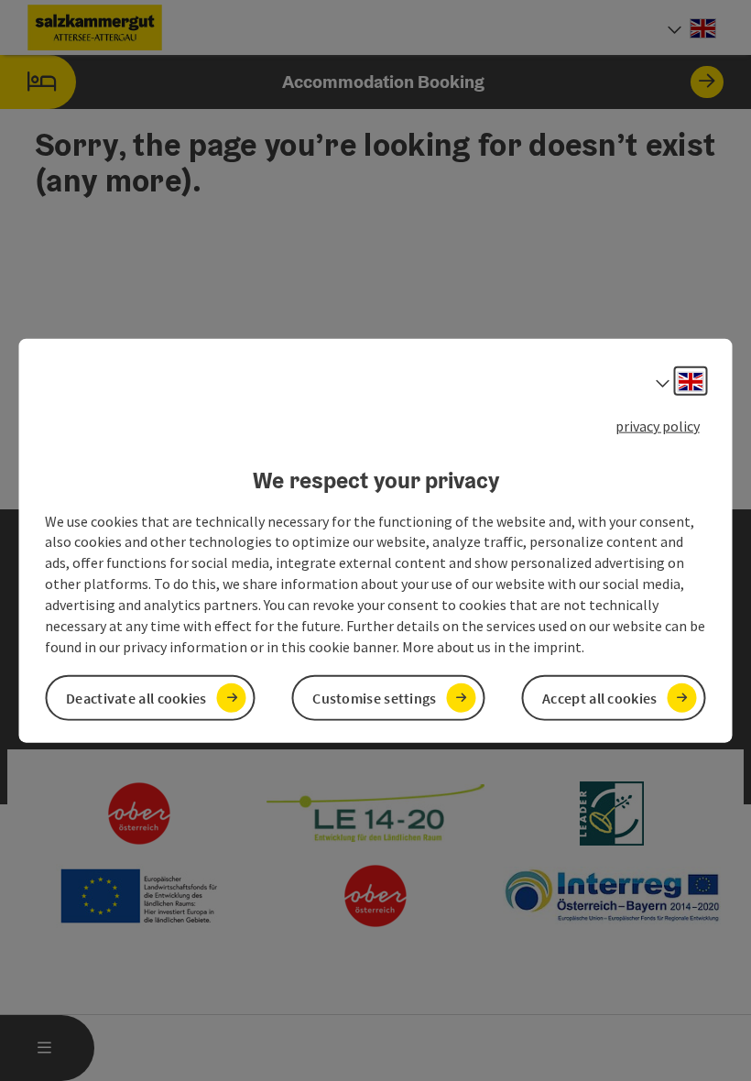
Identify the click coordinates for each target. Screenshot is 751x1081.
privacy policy (657, 426)
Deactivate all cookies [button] (136, 697)
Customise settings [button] (374, 697)
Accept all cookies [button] (599, 697)
